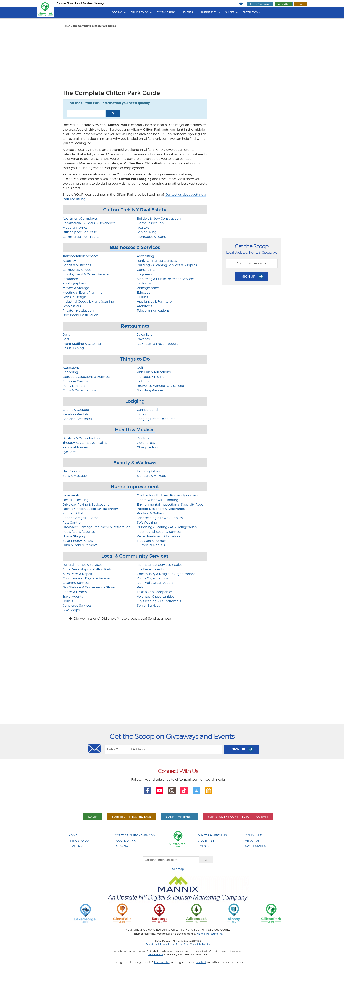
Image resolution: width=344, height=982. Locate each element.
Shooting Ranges (150, 390)
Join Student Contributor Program (238, 816)
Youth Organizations (152, 578)
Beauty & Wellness (134, 463)
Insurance (70, 279)
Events (188, 12)
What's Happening (212, 835)
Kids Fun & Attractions (154, 372)
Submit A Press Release (131, 816)
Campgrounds (148, 410)
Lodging (116, 12)
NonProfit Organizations (155, 583)
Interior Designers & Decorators (161, 509)
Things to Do (139, 12)
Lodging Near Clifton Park (156, 419)
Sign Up (249, 276)
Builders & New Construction (159, 218)
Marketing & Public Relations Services (165, 279)
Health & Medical (135, 429)
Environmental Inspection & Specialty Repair (171, 504)
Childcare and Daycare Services (87, 578)
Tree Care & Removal (152, 541)
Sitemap (178, 869)
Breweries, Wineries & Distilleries (161, 386)
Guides (229, 12)
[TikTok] (184, 790)
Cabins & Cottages (76, 410)
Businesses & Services (135, 247)
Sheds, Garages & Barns (80, 518)
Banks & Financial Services (157, 261)
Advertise (283, 4)
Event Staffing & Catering (82, 344)
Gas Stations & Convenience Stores (89, 587)
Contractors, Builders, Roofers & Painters (167, 495)
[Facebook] (147, 790)
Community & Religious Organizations (166, 574)
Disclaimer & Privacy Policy (160, 944)
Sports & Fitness (75, 592)
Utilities (142, 297)
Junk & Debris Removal (80, 545)
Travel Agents (73, 596)
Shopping (70, 372)
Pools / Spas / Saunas (79, 532)
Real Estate (77, 845)
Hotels (142, 414)
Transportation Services (80, 256)
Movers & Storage (76, 288)
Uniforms (144, 283)
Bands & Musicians (77, 265)
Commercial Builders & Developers (89, 223)
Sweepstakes (255, 845)
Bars (66, 339)
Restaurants (135, 326)
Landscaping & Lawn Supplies (160, 518)
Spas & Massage (75, 476)
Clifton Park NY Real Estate (134, 210)
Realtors (143, 227)
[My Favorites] (240, 4)
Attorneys (70, 261)
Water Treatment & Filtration (158, 536)
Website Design (74, 297)
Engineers (144, 274)
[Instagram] (172, 790)
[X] (196, 790)
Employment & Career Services (86, 274)
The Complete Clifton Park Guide (94, 26)
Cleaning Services (76, 583)
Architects (144, 306)
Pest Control (72, 522)
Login (300, 4)
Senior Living (146, 232)
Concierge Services (77, 605)
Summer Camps (75, 381)
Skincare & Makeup (151, 476)
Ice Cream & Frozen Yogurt (157, 344)
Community (254, 835)
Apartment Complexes (80, 218)
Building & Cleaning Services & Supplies (167, 265)
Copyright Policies (200, 944)
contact (201, 962)
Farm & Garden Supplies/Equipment (90, 509)
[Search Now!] (113, 113)
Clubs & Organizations (79, 390)
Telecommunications (153, 310)
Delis (66, 334)
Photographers (74, 283)
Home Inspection (150, 223)
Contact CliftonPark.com (135, 835)
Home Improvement (135, 486)
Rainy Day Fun (74, 386)
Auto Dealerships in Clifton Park (87, 569)
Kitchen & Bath (74, 513)
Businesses (208, 12)
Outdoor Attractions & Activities (86, 377)
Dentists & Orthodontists (81, 438)
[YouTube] (159, 790)
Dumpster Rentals (151, 545)
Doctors (143, 438)
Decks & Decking (75, 500)
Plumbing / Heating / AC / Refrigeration (167, 527)
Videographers (148, 288)
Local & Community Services (134, 556)
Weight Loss (146, 443)
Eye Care (69, 452)
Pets (140, 587)
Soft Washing (147, 522)
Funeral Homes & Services (82, 565)
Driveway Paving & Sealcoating (86, 504)
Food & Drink (166, 12)
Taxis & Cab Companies (154, 592)
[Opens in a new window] (85, 913)
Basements (71, 495)
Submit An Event (179, 816)
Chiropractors (147, 447)
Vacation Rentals (75, 414)
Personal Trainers (76, 447)
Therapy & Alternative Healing (85, 443)
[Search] (206, 859)
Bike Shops (71, 610)
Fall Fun (143, 381)
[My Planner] (208, 790)
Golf (140, 367)
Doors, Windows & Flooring (157, 500)
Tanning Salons (149, 471)
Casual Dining (73, 348)
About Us (252, 840)
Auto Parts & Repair (77, 574)
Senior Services (148, 605)
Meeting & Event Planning (83, 292)
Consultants (146, 270)
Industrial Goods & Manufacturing (88, 301)
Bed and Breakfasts (77, 419)
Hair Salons (71, 471)
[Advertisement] (135, 58)
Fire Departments (150, 569)
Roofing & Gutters (150, 513)
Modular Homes (75, 227)
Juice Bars (144, 334)
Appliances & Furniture (154, 301)
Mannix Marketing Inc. (210, 933)
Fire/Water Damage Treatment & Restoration (97, 527)
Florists (68, 601)
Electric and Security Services (159, 532)
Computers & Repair (78, 270)
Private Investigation (78, 310)
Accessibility (162, 962)
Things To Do (78, 840)
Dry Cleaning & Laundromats (159, 601)
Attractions (71, 367)
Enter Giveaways (260, 4)
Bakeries (143, 339)
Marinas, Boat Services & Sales (159, 565)
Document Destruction (80, 315)
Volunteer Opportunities (155, 596)
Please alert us (155, 954)
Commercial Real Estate (81, 237)
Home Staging (74, 536)
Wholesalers (72, 306)
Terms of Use (182, 944)
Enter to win (252, 12)
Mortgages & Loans (151, 237)
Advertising (145, 256)
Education (145, 292)
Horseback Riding (150, 377)
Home (66, 25)
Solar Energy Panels (78, 541)
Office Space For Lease (80, 232)
